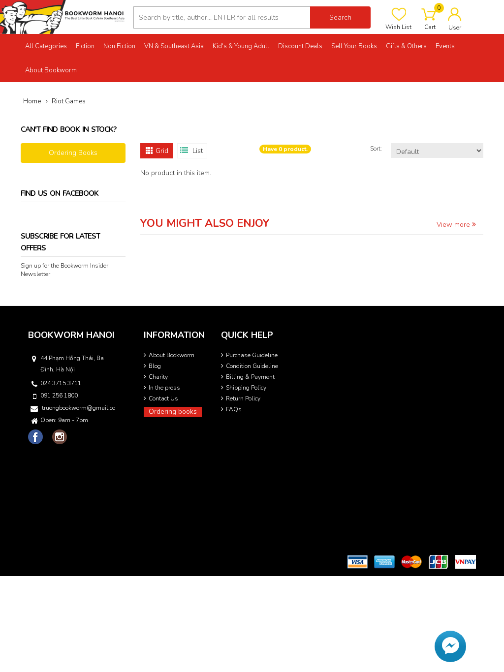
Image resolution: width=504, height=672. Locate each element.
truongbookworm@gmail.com (78, 408)
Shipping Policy (246, 388)
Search (340, 17)
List (197, 150)
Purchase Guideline (252, 355)
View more (454, 224)
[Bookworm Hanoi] (63, 16)
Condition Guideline (252, 366)
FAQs (234, 409)
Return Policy (243, 398)
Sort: (376, 149)
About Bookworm (171, 355)
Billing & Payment (250, 377)
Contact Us (163, 398)
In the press (164, 388)
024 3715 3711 (60, 383)
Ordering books (173, 411)
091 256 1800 (59, 395)
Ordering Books (73, 152)
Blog (155, 366)
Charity (158, 377)
